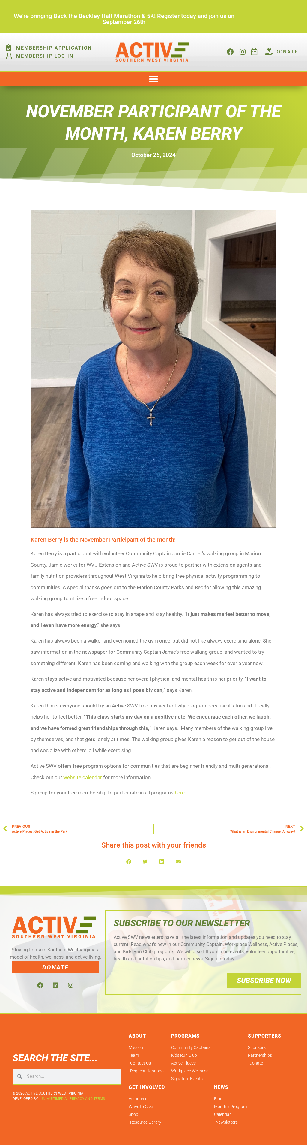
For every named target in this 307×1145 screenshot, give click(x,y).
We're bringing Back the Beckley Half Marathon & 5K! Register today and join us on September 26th (124, 19)
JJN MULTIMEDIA (53, 1099)
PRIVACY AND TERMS (87, 1099)
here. (180, 793)
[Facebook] (40, 985)
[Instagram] (71, 985)
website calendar (82, 777)
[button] (153, 79)
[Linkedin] (55, 985)
